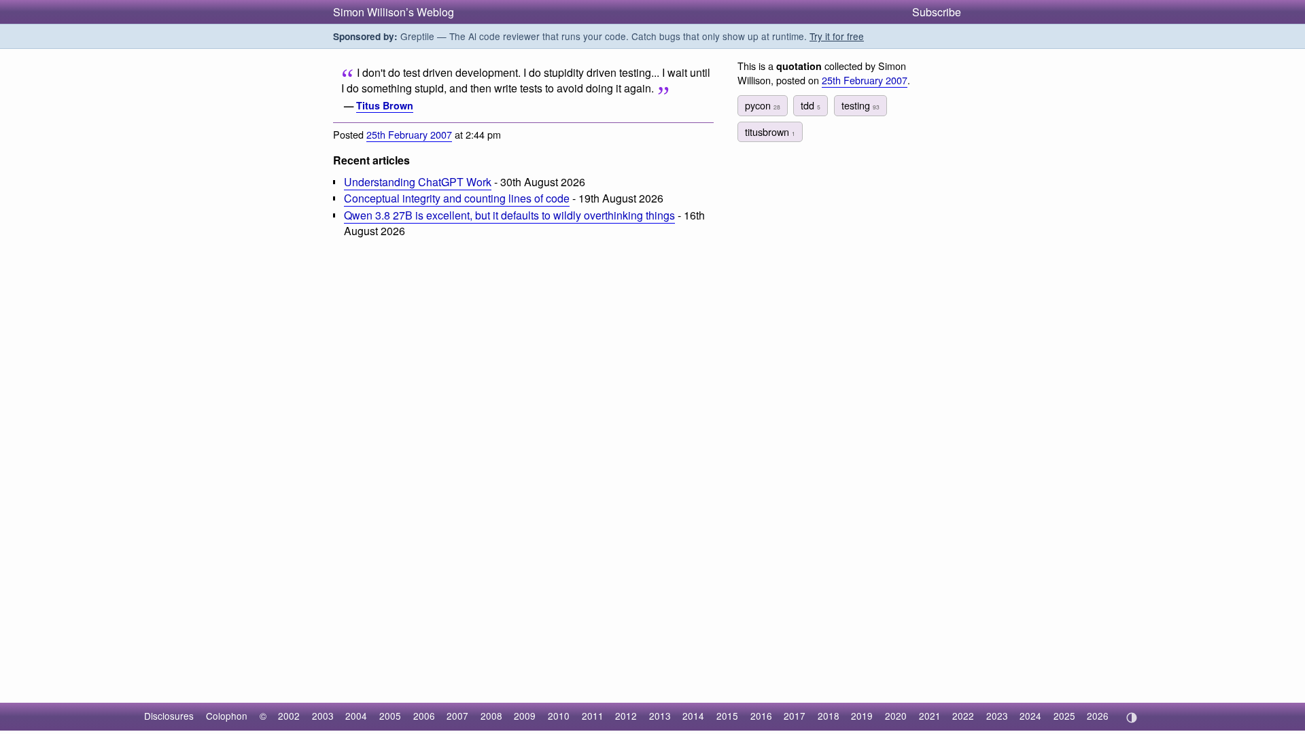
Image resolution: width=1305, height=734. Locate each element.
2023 (997, 715)
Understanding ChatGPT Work (417, 182)
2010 (559, 715)
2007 (457, 715)
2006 (424, 715)
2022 (963, 715)
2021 (930, 715)
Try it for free (837, 36)
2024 (1030, 715)
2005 (390, 715)
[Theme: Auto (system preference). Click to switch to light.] (1131, 718)
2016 (761, 715)
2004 (356, 715)
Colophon (226, 715)
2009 (525, 715)
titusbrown (770, 131)
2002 (289, 715)
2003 (323, 715)
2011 (593, 715)
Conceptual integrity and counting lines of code (457, 198)
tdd (810, 105)
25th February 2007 (409, 134)
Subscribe (936, 12)
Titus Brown (384, 105)
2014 (693, 715)
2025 (1064, 715)
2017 (794, 715)
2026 (1098, 715)
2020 (896, 715)
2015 (727, 715)
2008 (491, 715)
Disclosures (169, 715)
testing (860, 105)
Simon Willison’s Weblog (393, 12)
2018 (828, 715)
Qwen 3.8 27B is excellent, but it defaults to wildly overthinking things (509, 215)
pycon (762, 105)
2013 (660, 715)
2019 (862, 715)
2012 (626, 715)
